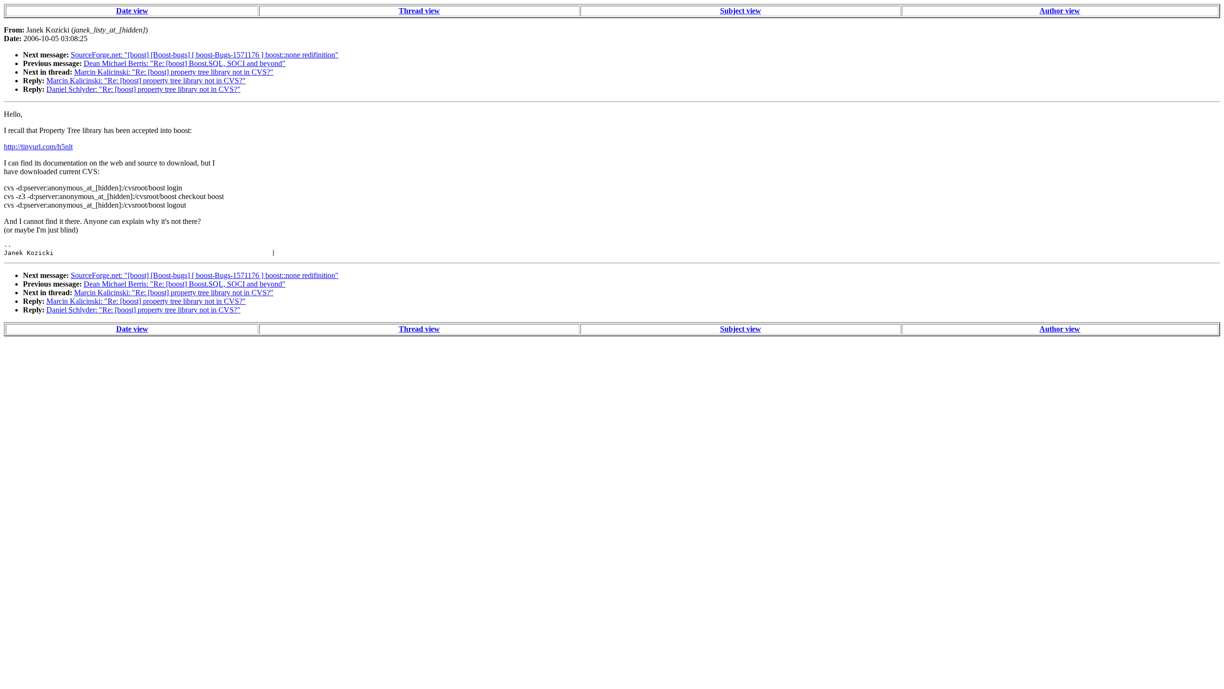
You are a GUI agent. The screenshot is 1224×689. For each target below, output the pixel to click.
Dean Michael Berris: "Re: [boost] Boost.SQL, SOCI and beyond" (184, 63)
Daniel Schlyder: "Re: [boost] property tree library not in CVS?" (143, 89)
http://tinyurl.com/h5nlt (38, 147)
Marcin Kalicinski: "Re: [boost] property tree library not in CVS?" (173, 72)
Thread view (419, 11)
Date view (132, 11)
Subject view (740, 11)
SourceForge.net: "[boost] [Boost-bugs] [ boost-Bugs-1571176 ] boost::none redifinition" (205, 55)
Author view (1059, 11)
